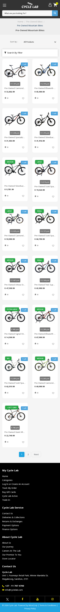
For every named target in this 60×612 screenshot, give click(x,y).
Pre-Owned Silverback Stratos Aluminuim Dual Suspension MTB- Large (45, 137)
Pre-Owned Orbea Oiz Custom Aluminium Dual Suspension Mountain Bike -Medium (15, 285)
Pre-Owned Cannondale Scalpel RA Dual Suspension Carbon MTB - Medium (45, 383)
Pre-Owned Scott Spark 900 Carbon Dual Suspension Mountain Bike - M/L (15, 383)
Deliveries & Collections (13, 517)
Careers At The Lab (11, 550)
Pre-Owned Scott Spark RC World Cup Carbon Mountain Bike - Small (45, 236)
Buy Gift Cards (9, 492)
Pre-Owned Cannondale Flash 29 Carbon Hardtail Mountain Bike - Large (15, 88)
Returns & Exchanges (12, 521)
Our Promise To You (11, 554)
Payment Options (10, 525)
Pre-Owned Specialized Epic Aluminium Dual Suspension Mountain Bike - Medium (15, 137)
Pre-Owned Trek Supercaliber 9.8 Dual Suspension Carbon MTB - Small (45, 285)
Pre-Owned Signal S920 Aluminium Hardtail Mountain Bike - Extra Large (15, 334)
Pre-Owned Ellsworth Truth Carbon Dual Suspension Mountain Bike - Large (45, 88)
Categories (7, 480)
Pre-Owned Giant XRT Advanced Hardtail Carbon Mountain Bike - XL (15, 432)
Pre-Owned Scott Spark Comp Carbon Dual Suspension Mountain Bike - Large (45, 187)
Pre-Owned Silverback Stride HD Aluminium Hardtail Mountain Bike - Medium (15, 186)
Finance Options (10, 529)
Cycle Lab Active (10, 496)
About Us (6, 542)
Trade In (6, 499)
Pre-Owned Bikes (34, 21)
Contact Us (7, 513)
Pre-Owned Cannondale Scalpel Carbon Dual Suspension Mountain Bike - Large (15, 236)
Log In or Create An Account (15, 484)
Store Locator (9, 558)
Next (36, 454)
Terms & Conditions (48, 605)
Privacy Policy (30, 608)
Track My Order (9, 488)
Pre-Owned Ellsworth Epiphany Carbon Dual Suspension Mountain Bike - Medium (45, 334)
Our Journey (7, 546)
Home (20, 21)
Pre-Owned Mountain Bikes (30, 25)
